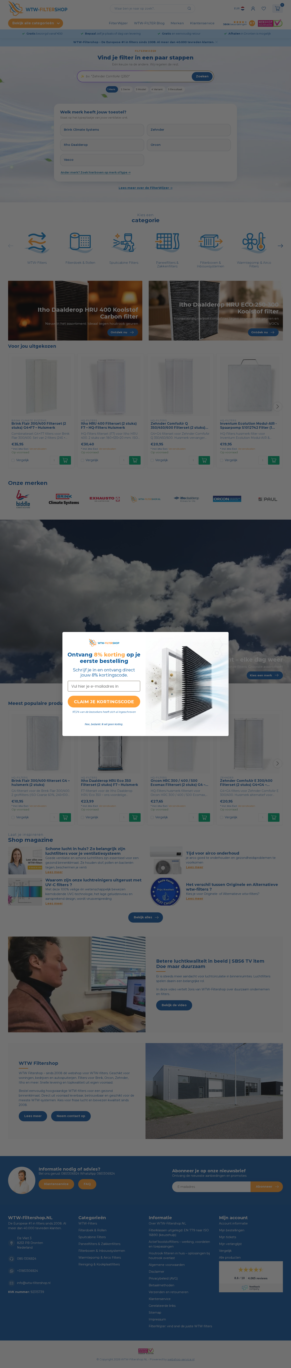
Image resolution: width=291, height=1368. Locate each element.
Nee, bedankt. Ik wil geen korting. (104, 724)
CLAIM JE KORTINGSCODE (104, 701)
